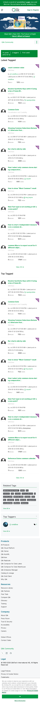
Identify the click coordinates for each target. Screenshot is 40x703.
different (16, 503)
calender (6, 493)
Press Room (5, 618)
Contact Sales (6, 640)
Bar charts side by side (17, 149)
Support (4, 607)
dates (22, 490)
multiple (17, 493)
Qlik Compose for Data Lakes (11, 564)
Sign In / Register (33, 10)
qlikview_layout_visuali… (11, 490)
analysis (27, 497)
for (27, 490)
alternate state (18, 497)
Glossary (4, 600)
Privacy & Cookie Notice (9, 674)
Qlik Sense (4, 551)
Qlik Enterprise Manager (9, 570)
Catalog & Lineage (7, 573)
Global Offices (6, 637)
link (12, 493)
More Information (20, 700)
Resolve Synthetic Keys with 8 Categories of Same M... (22, 90)
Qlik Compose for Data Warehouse (13, 567)
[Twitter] (2, 653)
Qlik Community (19, 22)
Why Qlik (4, 579)
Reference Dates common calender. (22, 458)
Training (3, 604)
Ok (20, 696)
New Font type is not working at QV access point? (22, 208)
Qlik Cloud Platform (7, 548)
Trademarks (5, 677)
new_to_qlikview (27, 493)
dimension (24, 503)
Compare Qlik (5, 597)
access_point (8, 497)
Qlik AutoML (5, 554)
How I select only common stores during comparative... (22, 168)
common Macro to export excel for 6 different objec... (22, 246)
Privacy (3, 628)
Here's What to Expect (21, 36)
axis (33, 497)
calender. (11, 500)
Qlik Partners (5, 591)
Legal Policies (6, 671)
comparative (31, 500)
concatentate (8, 503)
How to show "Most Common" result (22, 188)
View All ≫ (20, 267)
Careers (3, 631)
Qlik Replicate (5, 560)
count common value (16, 68)
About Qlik (4, 615)
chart (17, 500)
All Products (5, 545)
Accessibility (5, 625)
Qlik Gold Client (6, 576)
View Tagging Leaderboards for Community (20, 516)
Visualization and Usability (17, 112)
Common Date (13, 110)
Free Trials (4, 594)
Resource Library (7, 588)
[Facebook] (10, 653)
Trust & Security (6, 622)
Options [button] (36, 42)
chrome (23, 500)
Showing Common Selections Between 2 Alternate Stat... (22, 129)
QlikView (11, 70)
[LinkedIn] (6, 653)
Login (28, 2)
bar (5, 500)
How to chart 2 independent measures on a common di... (22, 226)
